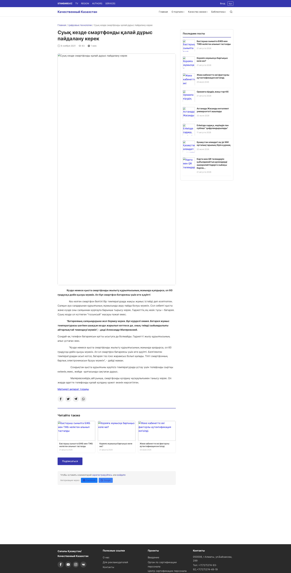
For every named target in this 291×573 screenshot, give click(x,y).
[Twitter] (68, 399)
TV (76, 3)
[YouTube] (68, 564)
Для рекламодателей (115, 562)
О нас (106, 557)
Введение (153, 557)
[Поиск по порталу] (231, 12)
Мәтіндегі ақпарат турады (73, 389)
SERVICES (110, 3)
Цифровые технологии (80, 25)
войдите (121, 475)
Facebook (90, 480)
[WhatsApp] (83, 399)
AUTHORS (97, 3)
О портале (177, 11)
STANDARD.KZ (65, 3)
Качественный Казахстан (77, 12)
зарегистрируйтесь (102, 475)
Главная (163, 11)
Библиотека (217, 11)
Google (107, 480)
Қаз (230, 3)
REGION (85, 3)
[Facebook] (61, 399)
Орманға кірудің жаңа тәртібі (213, 91)
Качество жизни (197, 11)
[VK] (83, 564)
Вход (222, 3)
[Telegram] (76, 399)
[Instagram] (76, 564)
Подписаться (70, 461)
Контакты (108, 567)
